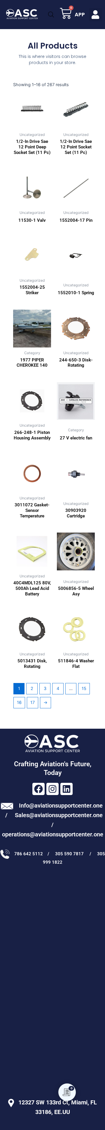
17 (32, 702)
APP (80, 14)
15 (84, 688)
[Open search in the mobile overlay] (51, 14)
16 (19, 702)
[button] (95, 14)
